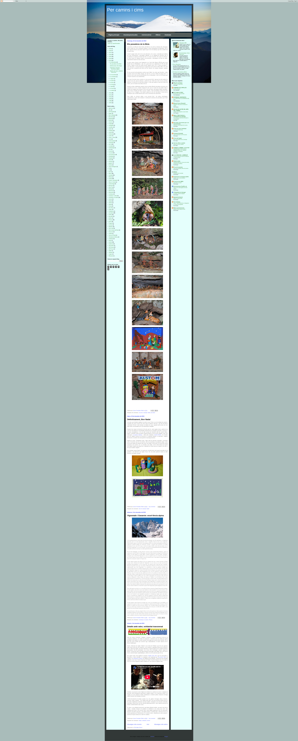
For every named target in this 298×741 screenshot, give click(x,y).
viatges (110, 254)
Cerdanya (111, 130)
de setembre (113, 76)
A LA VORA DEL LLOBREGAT (181, 155)
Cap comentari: (152, 506)
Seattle (110, 233)
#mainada (168, 35)
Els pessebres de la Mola (138, 44)
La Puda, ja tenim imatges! (179, 193)
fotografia (111, 158)
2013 (110, 60)
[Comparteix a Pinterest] (157, 410)
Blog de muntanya (178, 82)
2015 (110, 56)
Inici (148, 724)
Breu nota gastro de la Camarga (180, 139)
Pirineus (150, 619)
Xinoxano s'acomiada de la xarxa (180, 125)
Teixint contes (177, 161)
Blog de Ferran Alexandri (180, 103)
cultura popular (112, 140)
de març (112, 88)
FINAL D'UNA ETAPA (178, 198)
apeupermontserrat (178, 197)
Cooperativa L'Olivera (137, 658)
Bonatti (110, 120)
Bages (110, 113)
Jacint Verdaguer (112, 166)
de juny (112, 82)
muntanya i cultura (113, 195)
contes (110, 135)
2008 (110, 100)
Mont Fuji (111, 187)
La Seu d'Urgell (177, 88)
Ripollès (110, 226)
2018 (110, 50)
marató (110, 178)
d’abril (111, 86)
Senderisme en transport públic (181, 176)
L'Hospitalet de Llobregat (180, 192)
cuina (110, 139)
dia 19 (140, 508)
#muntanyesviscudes (130, 35)
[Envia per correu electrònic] (151, 410)
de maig (112, 84)
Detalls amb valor (152, 655)
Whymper (111, 255)
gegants (110, 163)
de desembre (113, 62)
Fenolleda (111, 156)
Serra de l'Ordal (112, 235)
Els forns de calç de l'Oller (179, 93)
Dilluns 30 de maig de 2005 (179, 209)
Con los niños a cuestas (179, 143)
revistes (110, 225)
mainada (145, 412)
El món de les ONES (178, 181)
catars (110, 128)
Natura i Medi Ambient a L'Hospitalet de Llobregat (180, 116)
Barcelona (111, 116)
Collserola (111, 134)
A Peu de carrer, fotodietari (180, 128)
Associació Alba (162, 657)
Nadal (149, 412)
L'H (109, 170)
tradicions (111, 243)
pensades (111, 212)
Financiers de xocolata (178, 173)
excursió (141, 412)
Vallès (110, 250)
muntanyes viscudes (143, 619)
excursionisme (112, 154)
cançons (111, 122)
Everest (110, 151)
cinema (110, 132)
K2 (109, 168)
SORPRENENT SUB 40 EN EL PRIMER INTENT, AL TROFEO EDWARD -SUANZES (180, 150)
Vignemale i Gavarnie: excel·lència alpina (145, 515)
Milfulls (175, 172)
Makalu (110, 176)
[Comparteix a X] (154, 410)
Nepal (110, 204)
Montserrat (111, 192)
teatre (110, 240)
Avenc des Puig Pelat (178, 84)
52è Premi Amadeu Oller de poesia (181, 168)
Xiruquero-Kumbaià (178, 133)
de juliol (112, 80)
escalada (111, 146)
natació (110, 202)
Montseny (111, 190)
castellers (111, 127)
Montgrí (110, 188)
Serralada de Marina (113, 237)
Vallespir (111, 252)
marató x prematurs (113, 180)
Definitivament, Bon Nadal (138, 419)
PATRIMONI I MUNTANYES (180, 97)
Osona (110, 206)
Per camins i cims (125, 9)
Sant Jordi (111, 228)
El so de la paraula (178, 167)
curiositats (111, 142)
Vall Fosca (111, 249)
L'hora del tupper (178, 138)
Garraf (110, 159)
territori (148, 720)
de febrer (112, 90)
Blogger (166, 736)
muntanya (111, 194)
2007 (110, 102)
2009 (110, 98)
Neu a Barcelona (177, 64)
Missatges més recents (134, 724)
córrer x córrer (112, 137)
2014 (110, 58)
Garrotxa (111, 161)
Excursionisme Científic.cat (180, 186)
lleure (110, 171)
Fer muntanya (177, 201)
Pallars (110, 209)
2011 (110, 94)
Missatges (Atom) (138, 727)
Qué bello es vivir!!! (178, 182)
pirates (110, 218)
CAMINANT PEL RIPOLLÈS (180, 87)
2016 (110, 54)
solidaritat (144, 720)
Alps (110, 110)
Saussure (111, 231)
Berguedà (111, 118)
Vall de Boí (111, 245)
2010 (110, 96)
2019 (110, 48)
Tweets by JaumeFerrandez (113, 43)
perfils (110, 214)
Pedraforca (111, 211)
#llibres (158, 35)
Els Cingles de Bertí (178, 92)
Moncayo (111, 185)
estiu (110, 149)
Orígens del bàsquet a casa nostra (181, 111)
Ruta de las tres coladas (179, 144)
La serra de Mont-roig (178, 129)
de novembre (113, 74)
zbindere (152, 736)
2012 (110, 92)
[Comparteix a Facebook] (156, 410)
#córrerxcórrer (146, 35)
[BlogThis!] (153, 410)
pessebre (153, 412)
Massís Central (112, 182)
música (110, 199)
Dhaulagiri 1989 (182, 43)
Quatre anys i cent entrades (179, 178)
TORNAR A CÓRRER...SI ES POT (181, 147)
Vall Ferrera (111, 247)
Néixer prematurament (179, 208)
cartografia (111, 125)
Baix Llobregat (112, 115)
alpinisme (111, 108)
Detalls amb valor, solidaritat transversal (145, 626)
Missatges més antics (161, 724)
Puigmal (110, 223)
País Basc (111, 207)
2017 (110, 52)
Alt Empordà (111, 111)
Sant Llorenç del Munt (114, 230)
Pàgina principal (113, 35)
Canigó (110, 123)
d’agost (112, 78)
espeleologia (111, 147)
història (110, 164)
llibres (110, 173)
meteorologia (111, 183)
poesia (110, 221)
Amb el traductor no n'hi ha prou (180, 134)
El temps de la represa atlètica (180, 72)
